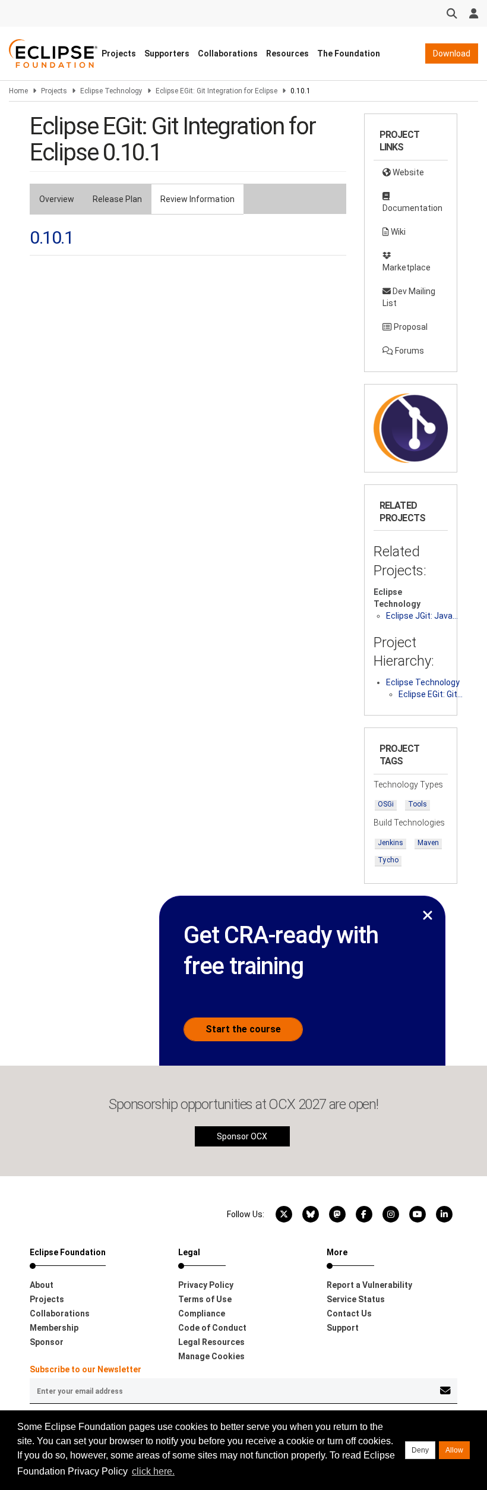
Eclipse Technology (111, 91)
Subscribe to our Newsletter (85, 1369)
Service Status (356, 1299)
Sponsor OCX (242, 1136)
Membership (54, 1328)
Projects (119, 53)
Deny (420, 1450)
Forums (408, 350)
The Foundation (348, 53)
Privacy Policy (205, 1285)
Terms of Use (205, 1299)
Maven (428, 843)
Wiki (397, 232)
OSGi (386, 804)
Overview (56, 199)
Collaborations (228, 53)
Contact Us (349, 1313)
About (41, 1285)
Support (343, 1328)
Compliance (201, 1313)
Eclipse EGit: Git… (431, 694)
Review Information (197, 199)
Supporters (166, 53)
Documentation (412, 208)
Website (407, 172)
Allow (454, 1450)
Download (451, 53)
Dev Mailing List (408, 297)
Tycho (388, 860)
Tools (417, 804)
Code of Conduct (212, 1328)
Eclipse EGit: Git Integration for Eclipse (216, 91)
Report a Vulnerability (369, 1285)
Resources (287, 53)
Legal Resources (211, 1342)
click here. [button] (153, 1471)
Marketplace (406, 267)
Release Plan (117, 199)
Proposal (410, 327)
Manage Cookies (211, 1356)
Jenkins (390, 843)
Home (18, 91)
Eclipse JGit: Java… (422, 615)
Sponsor (47, 1342)
